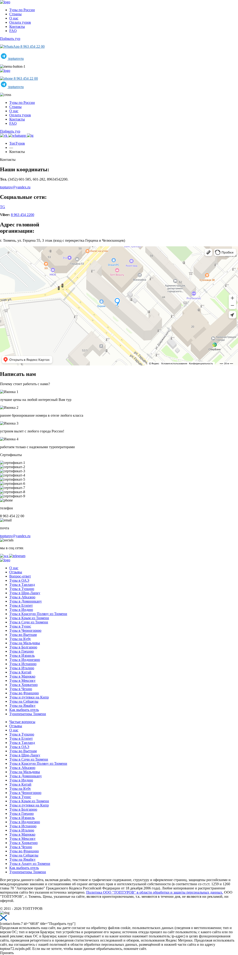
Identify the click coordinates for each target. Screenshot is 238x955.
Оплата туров (20, 22)
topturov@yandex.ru (15, 187)
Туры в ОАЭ (19, 580)
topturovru (15, 58)
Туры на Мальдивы (24, 643)
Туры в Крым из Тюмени (29, 618)
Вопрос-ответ (20, 576)
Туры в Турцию (21, 589)
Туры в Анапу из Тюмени (29, 864)
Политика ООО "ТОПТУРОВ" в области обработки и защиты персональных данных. (154, 892)
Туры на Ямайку (22, 706)
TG (2, 207)
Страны (15, 14)
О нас (13, 18)
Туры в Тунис (20, 626)
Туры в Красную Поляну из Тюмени (38, 614)
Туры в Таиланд (22, 585)
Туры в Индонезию (24, 660)
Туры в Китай (20, 672)
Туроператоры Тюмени (27, 714)
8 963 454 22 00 (32, 46)
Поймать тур (10, 39)
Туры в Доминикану (25, 601)
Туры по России (22, 10)
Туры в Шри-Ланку (24, 593)
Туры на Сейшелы (23, 701)
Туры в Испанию (22, 664)
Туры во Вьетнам (23, 635)
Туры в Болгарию (23, 647)
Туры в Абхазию (22, 597)
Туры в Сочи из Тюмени (28, 622)
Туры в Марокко (22, 676)
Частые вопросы (22, 722)
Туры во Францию (24, 693)
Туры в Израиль (22, 655)
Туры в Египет (21, 605)
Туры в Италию (21, 668)
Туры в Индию (21, 610)
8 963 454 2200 (22, 215)
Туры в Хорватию (23, 685)
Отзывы (15, 572)
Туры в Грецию (21, 651)
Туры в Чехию (20, 689)
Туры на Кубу (20, 639)
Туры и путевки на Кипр (29, 697)
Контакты (17, 27)
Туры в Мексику (22, 680)
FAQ (13, 31)
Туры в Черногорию (25, 630)
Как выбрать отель (24, 710)
